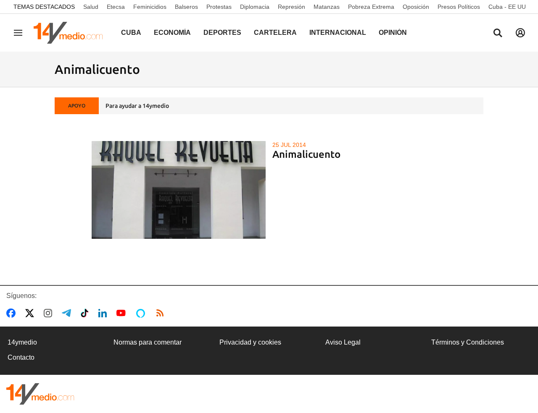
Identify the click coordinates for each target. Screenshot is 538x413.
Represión (291, 6)
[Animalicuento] (179, 190)
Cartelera (275, 32)
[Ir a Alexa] (142, 313)
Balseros (186, 6)
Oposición (416, 6)
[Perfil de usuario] (520, 33)
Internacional (337, 32)
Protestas (219, 6)
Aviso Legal (343, 342)
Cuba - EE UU (507, 6)
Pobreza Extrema (371, 6)
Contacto (21, 357)
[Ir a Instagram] (49, 313)
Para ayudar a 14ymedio (137, 105)
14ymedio (22, 342)
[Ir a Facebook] (12, 313)
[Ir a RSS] (162, 313)
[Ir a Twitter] (31, 313)
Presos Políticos (459, 6)
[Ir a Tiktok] (86, 313)
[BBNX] (40, 394)
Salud (90, 6)
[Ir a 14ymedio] (71, 33)
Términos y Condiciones (467, 342)
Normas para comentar (147, 342)
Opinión (393, 32)
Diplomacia (254, 6)
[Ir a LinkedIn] (104, 313)
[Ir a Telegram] (68, 313)
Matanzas (327, 6)
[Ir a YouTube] (122, 313)
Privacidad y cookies (250, 342)
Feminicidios (149, 6)
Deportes (222, 32)
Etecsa (116, 6)
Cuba (131, 32)
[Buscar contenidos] (498, 33)
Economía (172, 32)
